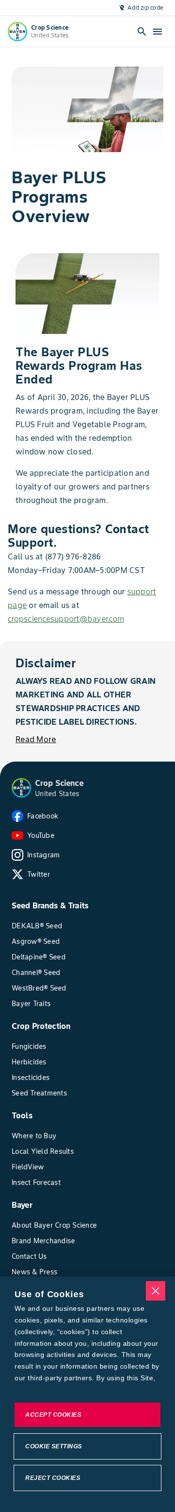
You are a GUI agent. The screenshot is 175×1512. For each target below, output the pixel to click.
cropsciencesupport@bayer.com (66, 619)
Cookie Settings (53, 1446)
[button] (21, 788)
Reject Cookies (52, 1478)
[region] (87, 1394)
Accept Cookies (53, 1414)
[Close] (155, 1291)
